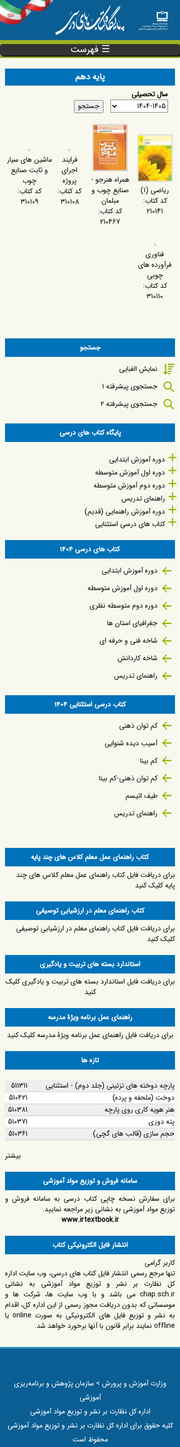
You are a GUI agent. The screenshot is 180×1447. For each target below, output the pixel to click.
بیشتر (13, 1155)
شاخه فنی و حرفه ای (129, 640)
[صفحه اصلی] (153, 17)
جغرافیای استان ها (132, 623)
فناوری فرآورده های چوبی (155, 265)
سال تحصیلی (150, 94)
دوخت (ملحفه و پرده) (143, 1097)
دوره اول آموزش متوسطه (130, 472)
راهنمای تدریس (143, 498)
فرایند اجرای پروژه (70, 170)
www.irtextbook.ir (90, 1219)
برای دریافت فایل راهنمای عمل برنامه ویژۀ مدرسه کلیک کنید (90, 1035)
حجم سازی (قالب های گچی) (133, 1133)
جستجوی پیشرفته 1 (130, 386)
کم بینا (149, 760)
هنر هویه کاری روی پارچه (139, 1109)
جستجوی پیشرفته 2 (129, 403)
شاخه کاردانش (138, 658)
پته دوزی (161, 1121)
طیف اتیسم (142, 795)
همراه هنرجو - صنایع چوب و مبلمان (110, 190)
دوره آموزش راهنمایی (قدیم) (124, 511)
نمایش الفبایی (138, 368)
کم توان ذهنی (138, 725)
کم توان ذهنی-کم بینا (128, 778)
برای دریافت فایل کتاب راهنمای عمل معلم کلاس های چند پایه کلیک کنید (95, 880)
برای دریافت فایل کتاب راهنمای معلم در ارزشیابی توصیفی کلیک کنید (95, 933)
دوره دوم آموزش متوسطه (129, 485)
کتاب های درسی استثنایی (130, 524)
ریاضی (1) (154, 190)
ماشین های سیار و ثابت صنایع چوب (29, 170)
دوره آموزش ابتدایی (137, 459)
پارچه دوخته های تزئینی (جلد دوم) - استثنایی (110, 1085)
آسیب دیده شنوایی (131, 743)
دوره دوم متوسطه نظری (124, 605)
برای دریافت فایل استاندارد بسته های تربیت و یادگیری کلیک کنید (90, 987)
